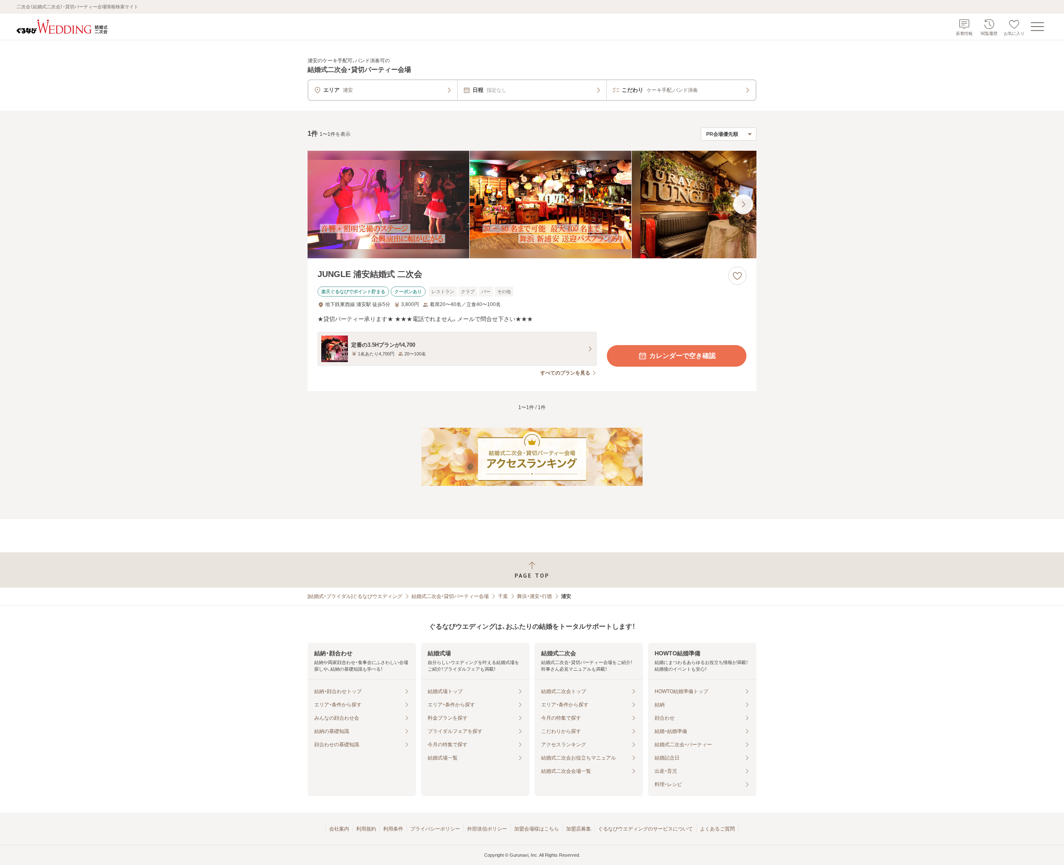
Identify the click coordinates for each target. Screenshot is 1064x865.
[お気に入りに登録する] (737, 276)
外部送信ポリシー (487, 829)
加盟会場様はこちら (536, 829)
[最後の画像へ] (743, 204)
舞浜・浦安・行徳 (534, 596)
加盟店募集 (578, 829)
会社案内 (339, 829)
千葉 (503, 596)
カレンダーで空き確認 (682, 355)
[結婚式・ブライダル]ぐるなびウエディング (355, 596)
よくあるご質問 (717, 829)
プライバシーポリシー (435, 829)
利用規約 (366, 829)
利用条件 (393, 829)
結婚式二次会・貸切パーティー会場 (450, 596)
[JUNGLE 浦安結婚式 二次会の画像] (532, 204)
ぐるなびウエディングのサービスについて (645, 829)
